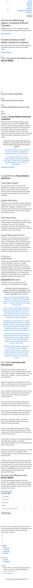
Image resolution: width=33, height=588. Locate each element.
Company (29, 3)
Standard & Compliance (25, 10)
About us (29, 5)
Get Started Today (6, 491)
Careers (29, 7)
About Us (6, 547)
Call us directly (8, 573)
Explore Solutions (6, 52)
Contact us (29, 12)
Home (30, 1)
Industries (7, 551)
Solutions (29, 8)
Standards (7, 561)
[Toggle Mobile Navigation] (29, 16)
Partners (6, 553)
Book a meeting (5, 33)
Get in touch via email (10, 571)
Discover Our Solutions (8, 167)
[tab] (16, 143)
